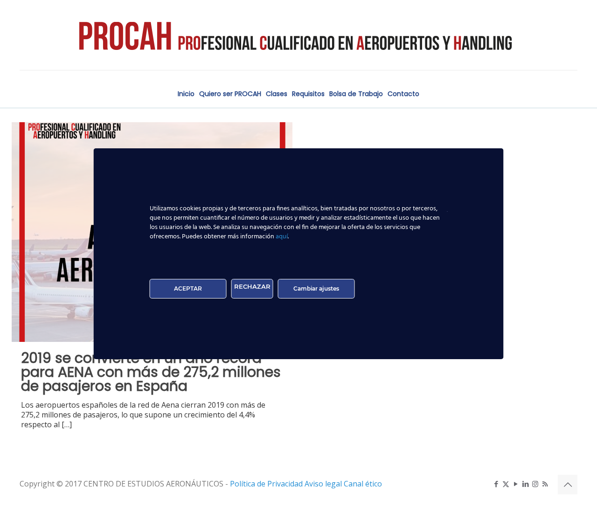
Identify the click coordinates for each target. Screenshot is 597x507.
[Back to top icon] (567, 484)
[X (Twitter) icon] (505, 483)
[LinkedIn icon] (525, 483)
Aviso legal (324, 484)
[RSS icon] (544, 483)
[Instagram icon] (535, 483)
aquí (282, 236)
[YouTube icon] (515, 483)
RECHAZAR (252, 286)
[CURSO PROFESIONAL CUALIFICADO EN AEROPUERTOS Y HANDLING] (298, 35)
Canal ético (363, 484)
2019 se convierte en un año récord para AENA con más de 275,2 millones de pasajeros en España (151, 372)
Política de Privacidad (267, 484)
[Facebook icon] (496, 483)
